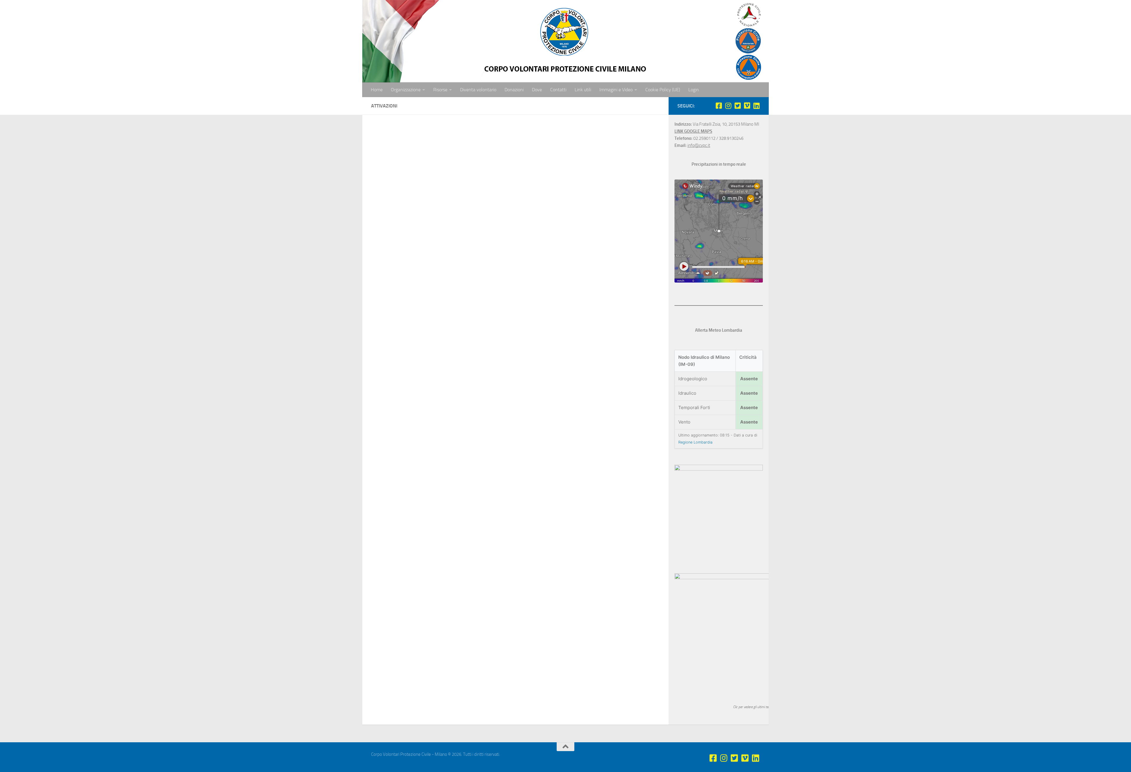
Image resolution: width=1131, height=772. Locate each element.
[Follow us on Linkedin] (756, 105)
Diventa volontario (478, 89)
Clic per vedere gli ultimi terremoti (755, 707)
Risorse (440, 89)
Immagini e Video (616, 89)
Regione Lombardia (695, 442)
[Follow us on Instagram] (728, 105)
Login (693, 89)
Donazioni (514, 89)
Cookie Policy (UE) (662, 89)
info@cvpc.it (698, 145)
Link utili (583, 89)
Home (377, 89)
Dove (537, 89)
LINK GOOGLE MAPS (693, 131)
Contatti (558, 89)
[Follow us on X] (737, 105)
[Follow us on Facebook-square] (718, 105)
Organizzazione (406, 89)
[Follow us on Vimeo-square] (746, 105)
